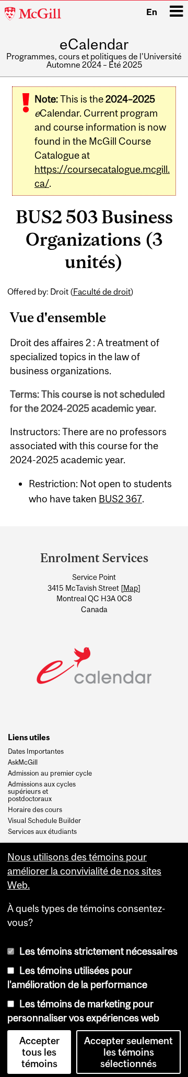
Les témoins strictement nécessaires (98, 947)
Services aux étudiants (42, 831)
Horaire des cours (35, 810)
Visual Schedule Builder (44, 821)
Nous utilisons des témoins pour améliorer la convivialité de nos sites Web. (84, 866)
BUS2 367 (120, 498)
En (151, 12)
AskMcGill (23, 762)
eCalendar (94, 45)
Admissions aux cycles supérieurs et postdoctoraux (42, 791)
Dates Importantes (36, 751)
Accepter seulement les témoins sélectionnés (128, 1048)
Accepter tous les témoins (39, 1048)
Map (130, 588)
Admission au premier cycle (50, 773)
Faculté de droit (102, 291)
